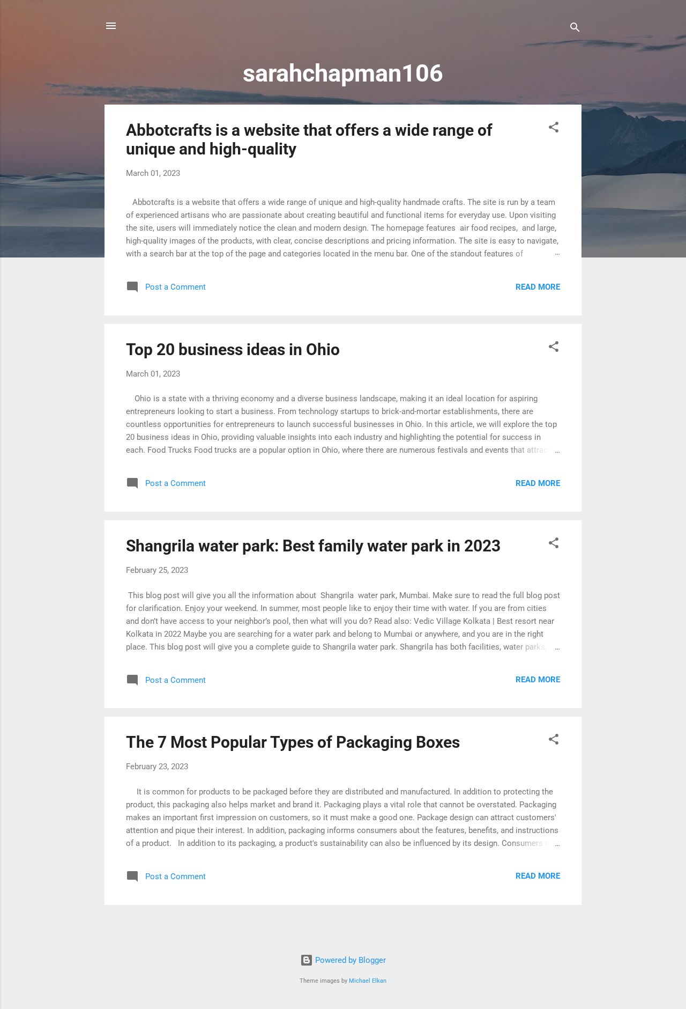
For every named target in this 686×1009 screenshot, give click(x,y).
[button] (553, 129)
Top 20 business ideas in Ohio (233, 349)
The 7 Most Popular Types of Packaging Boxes (293, 742)
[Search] (575, 29)
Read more (538, 287)
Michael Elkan (367, 980)
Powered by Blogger (349, 960)
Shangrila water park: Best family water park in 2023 (313, 545)
